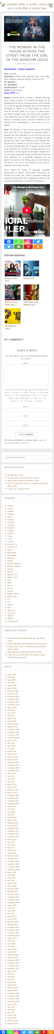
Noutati (10, 591)
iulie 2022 (11, 809)
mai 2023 (10, 781)
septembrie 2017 (13, 968)
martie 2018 (11, 952)
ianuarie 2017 (12, 990)
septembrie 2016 (13, 1001)
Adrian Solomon (22, 64)
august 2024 (12, 740)
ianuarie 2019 (12, 924)
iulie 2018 (11, 941)
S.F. (8, 599)
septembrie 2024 (13, 737)
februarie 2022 (12, 823)
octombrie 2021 (13, 834)
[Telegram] (38, 241)
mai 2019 (10, 913)
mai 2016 (10, 1012)
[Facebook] (9, 241)
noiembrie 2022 (13, 798)
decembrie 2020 (13, 861)
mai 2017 (10, 979)
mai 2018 (10, 946)
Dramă (10, 560)
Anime (9, 516)
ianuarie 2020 (12, 891)
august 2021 (12, 839)
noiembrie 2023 (13, 765)
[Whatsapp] (18, 241)
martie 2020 (11, 886)
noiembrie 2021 (13, 831)
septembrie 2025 (13, 704)
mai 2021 (10, 847)
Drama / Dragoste (14, 563)
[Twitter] (9, 246)
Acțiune (10, 508)
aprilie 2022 (12, 817)
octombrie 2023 (13, 768)
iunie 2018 (11, 943)
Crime (9, 536)
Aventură (10, 522)
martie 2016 (11, 1018)
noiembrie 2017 (13, 963)
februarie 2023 (12, 790)
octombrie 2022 (13, 801)
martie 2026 (11, 688)
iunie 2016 (11, 1009)
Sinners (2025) (12, 649)
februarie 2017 (12, 987)
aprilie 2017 (12, 982)
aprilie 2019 (12, 916)
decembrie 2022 (13, 795)
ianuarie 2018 (12, 957)
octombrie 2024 (13, 735)
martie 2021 (11, 853)
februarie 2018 (12, 954)
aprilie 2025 (12, 718)
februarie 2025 (12, 724)
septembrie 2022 (13, 803)
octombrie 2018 (13, 932)
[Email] (18, 246)
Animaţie (10, 511)
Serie (9, 607)
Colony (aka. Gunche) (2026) (18, 488)
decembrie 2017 (13, 960)
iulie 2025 (11, 710)
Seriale (10, 604)
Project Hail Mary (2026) (17, 643)
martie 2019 (11, 919)
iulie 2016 (11, 1007)
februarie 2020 (12, 888)
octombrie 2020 (13, 866)
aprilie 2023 (12, 784)
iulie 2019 (11, 908)
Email (25, 416)
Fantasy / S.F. (12, 574)
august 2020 (12, 872)
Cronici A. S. (12, 544)
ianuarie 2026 (12, 693)
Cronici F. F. (12, 547)
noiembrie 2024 (13, 732)
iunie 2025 (11, 713)
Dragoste (10, 558)
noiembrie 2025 (13, 699)
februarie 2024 (12, 757)
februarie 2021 (12, 855)
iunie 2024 (11, 746)
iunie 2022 (11, 812)
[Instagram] (28, 241)
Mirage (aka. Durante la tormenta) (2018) (23, 480)
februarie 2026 (12, 691)
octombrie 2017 (13, 965)
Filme (9, 582)
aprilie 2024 (12, 751)
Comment (26, 363)
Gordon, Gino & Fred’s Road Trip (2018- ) (23, 478)
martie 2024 (11, 754)
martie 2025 (11, 721)
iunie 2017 (11, 976)
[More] (38, 246)
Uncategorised (12, 621)
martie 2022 (11, 820)
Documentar (12, 552)
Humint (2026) (12, 638)
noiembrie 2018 (13, 930)
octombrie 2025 (13, 702)
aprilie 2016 (12, 1015)
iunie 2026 (11, 680)
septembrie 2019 (13, 902)
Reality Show (12, 596)
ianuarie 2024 (12, 759)
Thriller (10, 615)
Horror (10, 585)
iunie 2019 (11, 910)
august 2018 (12, 938)
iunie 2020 (11, 877)
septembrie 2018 (13, 935)
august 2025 (12, 707)
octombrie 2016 (13, 998)
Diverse (10, 549)
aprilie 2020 (12, 883)
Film (9, 580)
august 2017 (12, 971)
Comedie (10, 530)
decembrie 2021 (13, 828)
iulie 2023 (11, 776)
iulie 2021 (11, 842)
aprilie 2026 (12, 685)
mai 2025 (10, 715)
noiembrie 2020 (13, 864)
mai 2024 (10, 748)
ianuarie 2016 (12, 1023)
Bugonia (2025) (21, 657)
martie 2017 (11, 985)
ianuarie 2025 (12, 726)
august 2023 (12, 773)
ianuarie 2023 (12, 792)
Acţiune (10, 506)
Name (25, 406)
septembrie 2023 (13, 770)
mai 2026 (10, 682)
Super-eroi (11, 610)
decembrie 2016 (13, 993)
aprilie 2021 (12, 850)
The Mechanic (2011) (15, 475)
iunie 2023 (11, 779)
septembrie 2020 (13, 869)
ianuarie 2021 (12, 858)
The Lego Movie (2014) (38, 643)
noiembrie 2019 (13, 897)
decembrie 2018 (13, 927)
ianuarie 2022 (12, 825)
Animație (10, 514)
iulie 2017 (11, 974)
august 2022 (12, 806)
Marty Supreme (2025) (15, 652)
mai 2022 (10, 814)
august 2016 (12, 1004)
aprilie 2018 (12, 949)
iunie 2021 (11, 845)
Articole (10, 519)
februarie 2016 (12, 1020)
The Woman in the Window (14, 162)
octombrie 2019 (13, 899)
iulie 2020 (11, 875)
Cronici (10, 541)
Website (25, 425)
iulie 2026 (11, 677)
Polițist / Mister (13, 593)
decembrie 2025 (13, 696)
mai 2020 (10, 880)
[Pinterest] (28, 246)
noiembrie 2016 (13, 996)
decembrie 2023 (13, 762)
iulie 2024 (11, 743)
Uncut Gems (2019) (34, 652)
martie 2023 (11, 787)
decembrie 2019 (13, 894)
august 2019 (12, 905)
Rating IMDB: (10, 92)
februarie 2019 (12, 921)
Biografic (10, 527)
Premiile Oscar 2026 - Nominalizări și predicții (25, 646)
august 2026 (12, 674)
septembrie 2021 (13, 836)
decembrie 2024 (13, 729)
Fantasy (10, 569)
